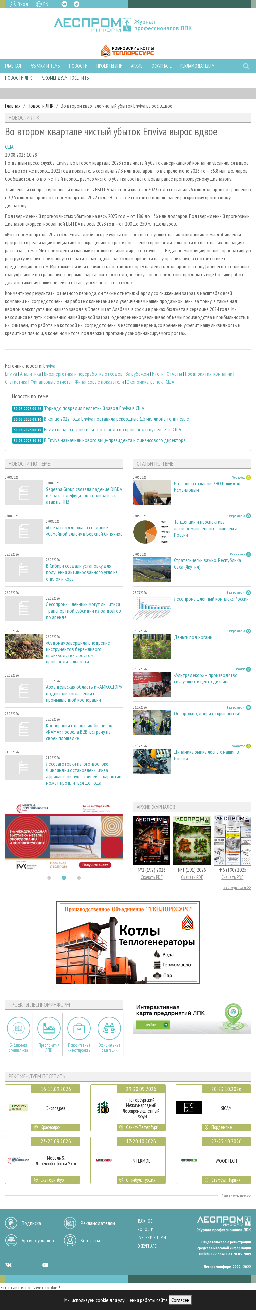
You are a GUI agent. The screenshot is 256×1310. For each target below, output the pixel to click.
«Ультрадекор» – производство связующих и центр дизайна (206, 678)
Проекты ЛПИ (109, 66)
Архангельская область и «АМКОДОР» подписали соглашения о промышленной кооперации (84, 693)
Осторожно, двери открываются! (207, 713)
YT (45, 1264)
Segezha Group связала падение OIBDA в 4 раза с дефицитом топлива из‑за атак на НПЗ (84, 495)
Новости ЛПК (18, 78)
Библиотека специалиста (18, 1047)
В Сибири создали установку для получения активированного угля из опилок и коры (82, 572)
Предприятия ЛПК (49, 1047)
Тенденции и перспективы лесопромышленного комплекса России (205, 528)
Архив (137, 66)
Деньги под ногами (193, 637)
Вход (23, 4)
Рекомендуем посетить (65, 78)
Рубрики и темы (45, 66)
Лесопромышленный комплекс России (211, 599)
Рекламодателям (197, 66)
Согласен (180, 1300)
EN (45, 4)
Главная (13, 66)
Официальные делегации (109, 1047)
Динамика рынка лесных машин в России (206, 755)
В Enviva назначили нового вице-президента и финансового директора (115, 440)
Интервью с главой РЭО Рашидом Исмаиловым (207, 486)
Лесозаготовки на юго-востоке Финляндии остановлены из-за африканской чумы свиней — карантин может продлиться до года (83, 773)
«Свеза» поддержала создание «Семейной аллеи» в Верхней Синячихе (84, 530)
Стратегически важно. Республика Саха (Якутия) (207, 563)
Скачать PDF (152, 877)
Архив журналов (38, 1240)
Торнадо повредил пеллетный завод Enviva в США (94, 408)
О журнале (161, 66)
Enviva (49, 365)
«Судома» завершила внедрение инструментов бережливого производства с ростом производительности (78, 652)
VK (64, 4)
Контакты (90, 1240)
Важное (145, 1221)
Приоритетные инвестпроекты (79, 1047)
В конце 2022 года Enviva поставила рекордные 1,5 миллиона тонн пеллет (117, 418)
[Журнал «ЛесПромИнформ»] (128, 25)
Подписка (31, 1223)
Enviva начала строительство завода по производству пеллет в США (112, 429)
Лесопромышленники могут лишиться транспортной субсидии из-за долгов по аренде (83, 610)
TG (76, 4)
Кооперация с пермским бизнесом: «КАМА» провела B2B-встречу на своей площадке (80, 731)
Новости (78, 66)
